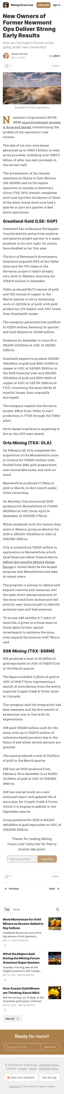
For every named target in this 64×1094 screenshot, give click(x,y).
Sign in (56, 5)
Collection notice (48, 1068)
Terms (32, 1068)
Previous (14, 888)
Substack (14, 1086)
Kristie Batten (19, 54)
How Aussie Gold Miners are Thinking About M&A (21, 991)
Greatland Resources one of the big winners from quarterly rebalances (22, 934)
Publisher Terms (49, 1065)
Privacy (23, 1068)
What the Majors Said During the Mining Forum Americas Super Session (21, 958)
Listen (56, 55)
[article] (32, 932)
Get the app (49, 1077)
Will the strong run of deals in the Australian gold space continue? (23, 999)
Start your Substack (22, 1077)
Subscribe (43, 5)
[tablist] (12, 909)
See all (10, 1018)
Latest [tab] (16, 909)
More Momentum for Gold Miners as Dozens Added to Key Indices (23, 924)
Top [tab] (7, 909)
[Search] (57, 909)
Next (52, 888)
